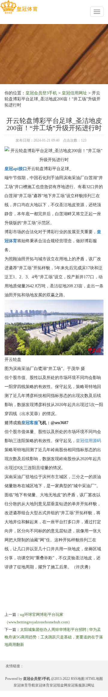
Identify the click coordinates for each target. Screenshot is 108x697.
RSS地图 (78, 679)
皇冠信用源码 (88, 441)
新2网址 (88, 685)
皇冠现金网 (59, 685)
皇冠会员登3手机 (41, 93)
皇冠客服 (75, 685)
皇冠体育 (42, 685)
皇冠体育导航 (24, 685)
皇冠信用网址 (74, 93)
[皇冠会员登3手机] (19, 7)
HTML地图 (94, 679)
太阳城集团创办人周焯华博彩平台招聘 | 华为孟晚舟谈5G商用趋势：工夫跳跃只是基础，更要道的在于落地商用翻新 (53, 637)
